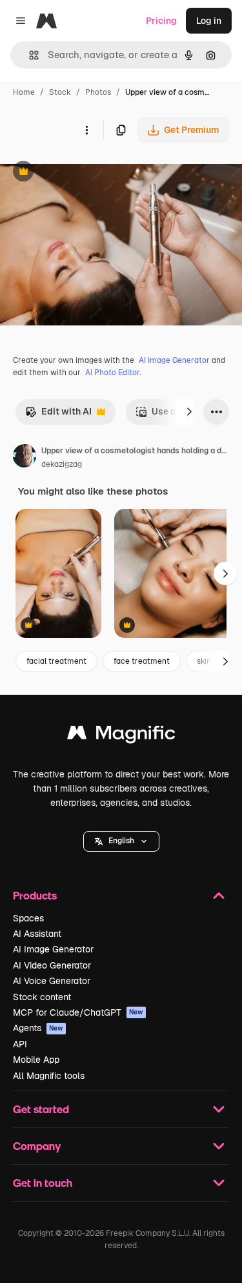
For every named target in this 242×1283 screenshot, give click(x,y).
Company (37, 1146)
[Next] (189, 412)
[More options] (86, 130)
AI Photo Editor (112, 372)
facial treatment (56, 661)
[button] (121, 841)
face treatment (142, 661)
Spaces (28, 918)
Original (83, 173)
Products (35, 895)
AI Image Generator (174, 360)
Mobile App (36, 1059)
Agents (38, 1028)
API (20, 1044)
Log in (208, 20)
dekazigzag (61, 464)
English (121, 841)
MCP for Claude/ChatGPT (78, 1012)
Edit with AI (58, 414)
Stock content (42, 997)
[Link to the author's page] (24, 457)
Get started (41, 1109)
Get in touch (42, 1182)
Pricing (161, 20)
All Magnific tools (49, 1076)
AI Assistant (37, 933)
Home (24, 92)
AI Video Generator (52, 965)
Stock (60, 92)
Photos (98, 92)
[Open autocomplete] (28, 55)
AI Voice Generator (51, 981)
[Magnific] (121, 736)
